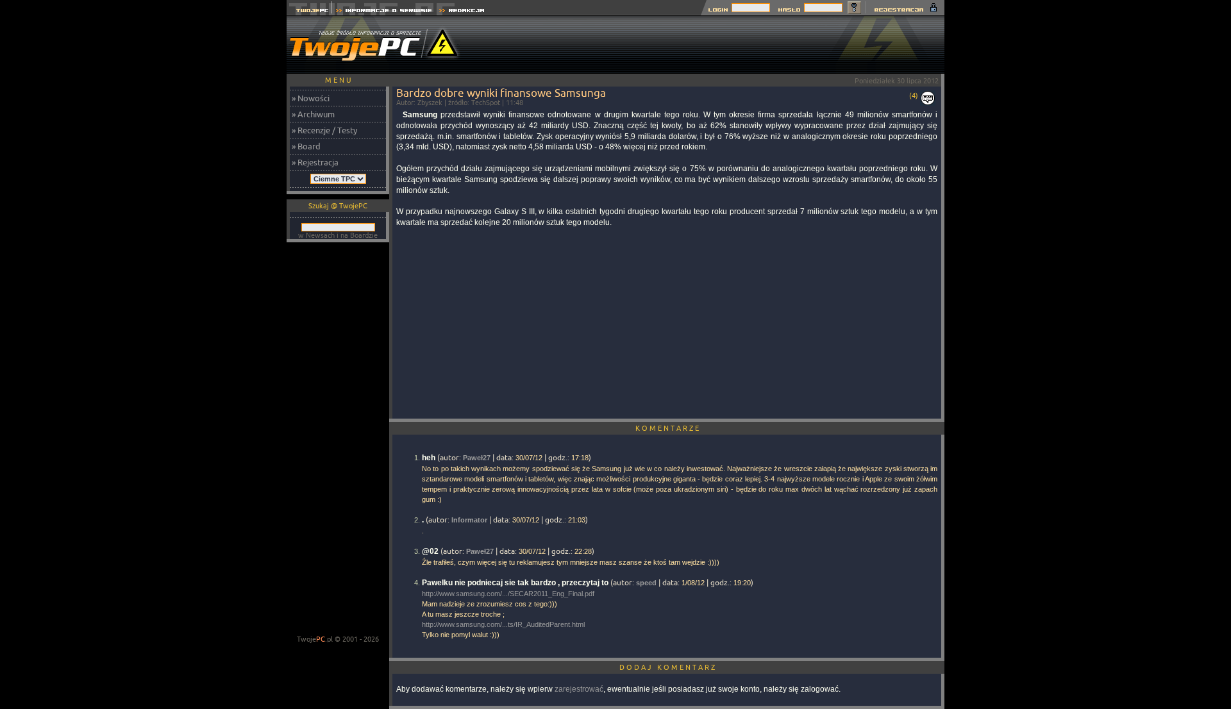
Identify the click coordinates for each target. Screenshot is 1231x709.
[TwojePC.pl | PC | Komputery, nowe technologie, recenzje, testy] (309, 11)
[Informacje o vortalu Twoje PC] (383, 11)
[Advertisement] (711, 45)
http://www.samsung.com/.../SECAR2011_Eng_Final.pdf (508, 593)
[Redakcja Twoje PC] (462, 11)
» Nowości (311, 98)
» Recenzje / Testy (324, 130)
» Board (306, 146)
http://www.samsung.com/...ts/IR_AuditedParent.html (503, 624)
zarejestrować (579, 689)
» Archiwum (313, 114)
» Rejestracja (315, 162)
